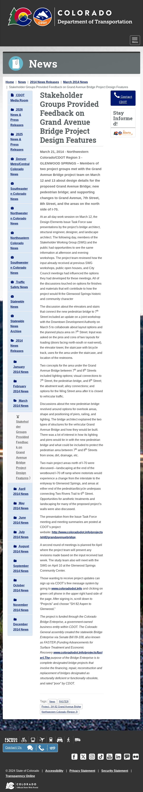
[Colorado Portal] (23, 784)
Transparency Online (20, 776)
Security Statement (114, 770)
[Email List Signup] (127, 756)
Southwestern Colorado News (19, 267)
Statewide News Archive (17, 326)
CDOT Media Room (19, 98)
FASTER (64, 701)
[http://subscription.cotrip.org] (123, 132)
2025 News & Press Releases (16, 142)
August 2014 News (21, 549)
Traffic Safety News (19, 284)
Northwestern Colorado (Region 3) (60, 711)
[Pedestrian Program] (68, 740)
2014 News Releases (44, 82)
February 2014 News (20, 389)
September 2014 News (21, 568)
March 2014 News (75, 82)
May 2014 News (20, 506)
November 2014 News (20, 607)
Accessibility (54, 770)
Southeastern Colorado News (19, 194)
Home (10, 82)
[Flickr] (135, 756)
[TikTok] (100, 756)
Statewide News (17, 304)
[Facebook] (74, 756)
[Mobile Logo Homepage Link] (70, 17)
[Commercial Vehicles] (77, 740)
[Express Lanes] (11, 740)
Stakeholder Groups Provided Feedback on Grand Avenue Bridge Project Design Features (22, 450)
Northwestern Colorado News (19, 218)
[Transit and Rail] (33, 740)
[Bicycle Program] (24, 740)
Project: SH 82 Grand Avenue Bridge (61, 706)
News (22, 82)
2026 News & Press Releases (16, 117)
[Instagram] (92, 756)
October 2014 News (20, 588)
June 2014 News (20, 520)
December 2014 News (20, 627)
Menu (136, 40)
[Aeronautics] (42, 740)
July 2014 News (20, 534)
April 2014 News (20, 491)
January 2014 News (20, 369)
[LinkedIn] (118, 756)
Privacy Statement (82, 770)
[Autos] (59, 740)
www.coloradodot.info (66, 588)
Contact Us (13, 747)
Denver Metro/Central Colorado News (19, 166)
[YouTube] (109, 756)
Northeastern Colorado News (19, 243)
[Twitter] (83, 756)
